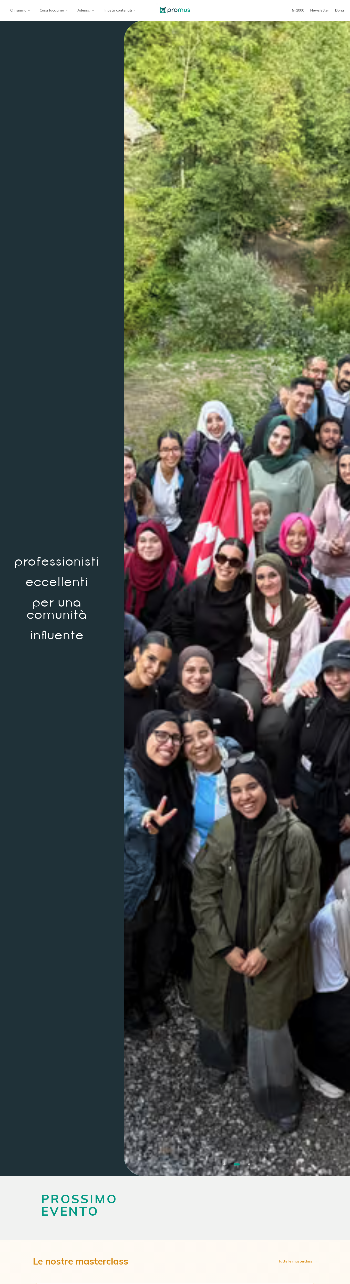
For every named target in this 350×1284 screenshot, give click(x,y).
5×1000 (298, 10)
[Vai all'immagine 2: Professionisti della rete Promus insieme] (236, 1164)
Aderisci (83, 10)
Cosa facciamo (52, 10)
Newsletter (319, 10)
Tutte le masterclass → (297, 1261)
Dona (339, 10)
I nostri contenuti (118, 10)
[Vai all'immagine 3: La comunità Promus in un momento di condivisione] (249, 1164)
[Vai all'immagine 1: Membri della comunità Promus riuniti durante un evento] (224, 1164)
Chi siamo (18, 10)
